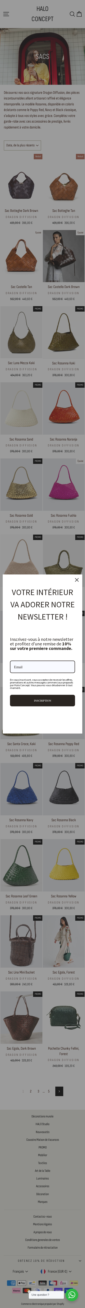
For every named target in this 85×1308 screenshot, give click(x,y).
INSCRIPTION (42, 700)
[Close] (76, 579)
